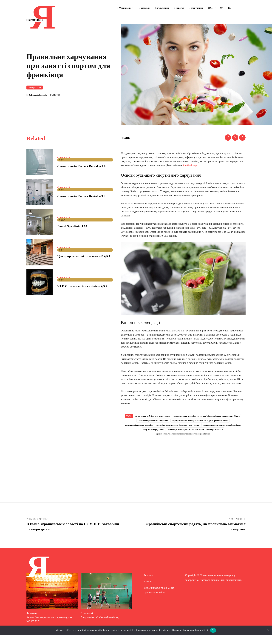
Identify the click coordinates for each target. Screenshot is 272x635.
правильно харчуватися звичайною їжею (222, 425)
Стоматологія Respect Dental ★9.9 (81, 166)
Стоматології (63, 157)
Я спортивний (34, 87)
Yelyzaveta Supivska (38, 95)
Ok (213, 630)
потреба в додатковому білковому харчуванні (177, 425)
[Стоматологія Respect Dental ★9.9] (39, 162)
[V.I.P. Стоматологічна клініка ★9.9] (39, 282)
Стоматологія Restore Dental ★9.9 (81, 196)
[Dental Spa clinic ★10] (39, 222)
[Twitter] (235, 137)
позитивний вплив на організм (139, 425)
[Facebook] (228, 137)
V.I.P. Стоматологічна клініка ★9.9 (82, 286)
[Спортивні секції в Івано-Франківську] (106, 591)
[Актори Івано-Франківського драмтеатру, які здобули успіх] (52, 591)
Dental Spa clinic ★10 (72, 226)
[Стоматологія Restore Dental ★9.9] (39, 192)
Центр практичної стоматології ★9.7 (83, 256)
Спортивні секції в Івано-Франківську (100, 617)
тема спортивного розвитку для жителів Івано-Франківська (195, 429)
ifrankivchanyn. (190, 165)
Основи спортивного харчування (153, 420)
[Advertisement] (183, 464)
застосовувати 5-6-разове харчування (152, 416)
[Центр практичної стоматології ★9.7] (39, 252)
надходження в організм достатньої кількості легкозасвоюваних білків (206, 416)
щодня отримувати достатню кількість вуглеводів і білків (183, 434)
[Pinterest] (242, 137)
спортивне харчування (153, 429)
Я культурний (32, 613)
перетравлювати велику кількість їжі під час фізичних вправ (200, 420)
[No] (268, 630)
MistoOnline (158, 592)
